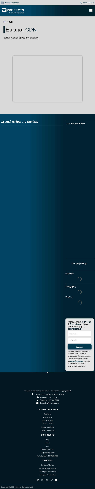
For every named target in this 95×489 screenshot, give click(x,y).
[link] (38, 480)
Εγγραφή (79, 347)
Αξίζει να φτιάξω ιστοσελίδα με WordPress (76, 253)
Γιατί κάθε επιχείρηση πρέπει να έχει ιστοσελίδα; (78, 177)
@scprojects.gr (79, 263)
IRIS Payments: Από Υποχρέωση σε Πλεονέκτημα (78, 227)
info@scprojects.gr (52, 403)
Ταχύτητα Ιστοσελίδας (15, 168)
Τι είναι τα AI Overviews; (74, 202)
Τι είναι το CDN (16, 174)
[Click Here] (91, 10)
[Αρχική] (4, 22)
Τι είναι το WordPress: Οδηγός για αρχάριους (77, 150)
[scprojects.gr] (12, 11)
